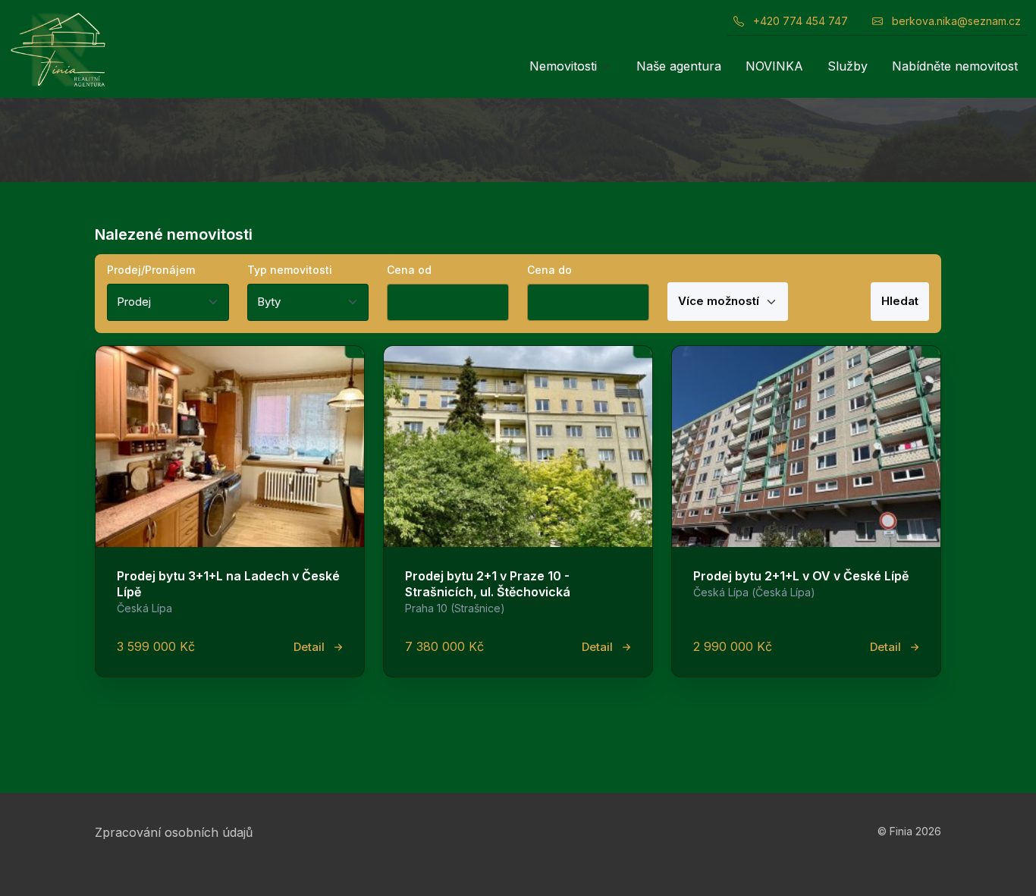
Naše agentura (678, 66)
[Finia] (57, 49)
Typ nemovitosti (289, 269)
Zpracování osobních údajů (174, 832)
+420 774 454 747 (799, 20)
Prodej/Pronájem (151, 269)
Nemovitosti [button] (563, 66)
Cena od (409, 269)
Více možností (720, 301)
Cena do (549, 269)
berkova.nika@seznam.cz (955, 20)
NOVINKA (774, 66)
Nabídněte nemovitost (955, 66)
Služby (847, 66)
